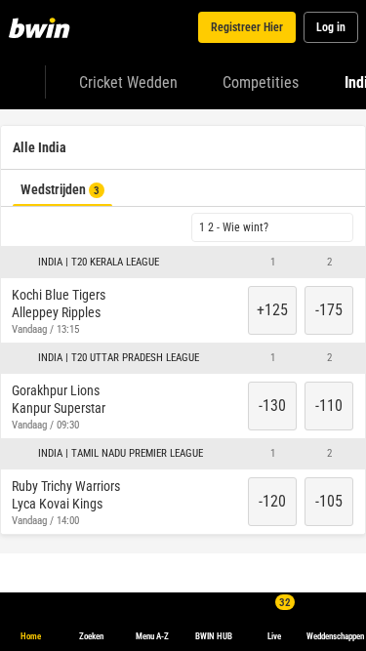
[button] (183, 306)
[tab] (60, 130)
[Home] (43, 27)
